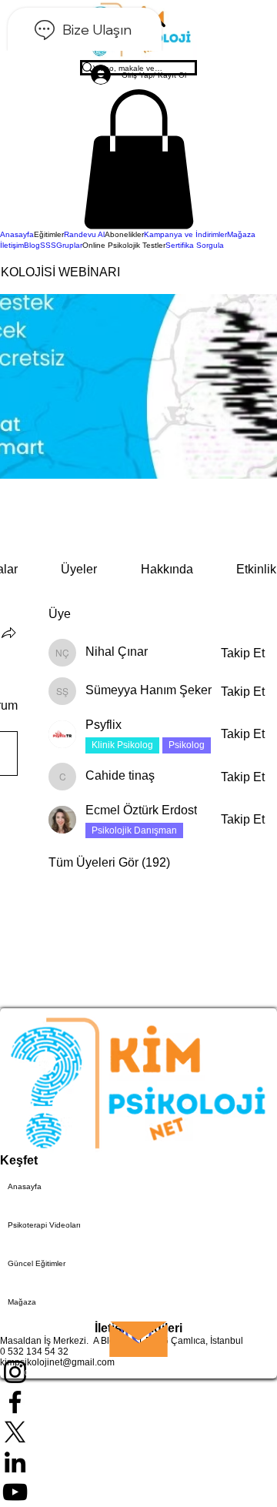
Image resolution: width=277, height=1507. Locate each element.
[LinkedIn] (138, 1462)
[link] (79, 569)
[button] (138, 159)
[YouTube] (138, 1492)
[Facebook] (138, 1402)
